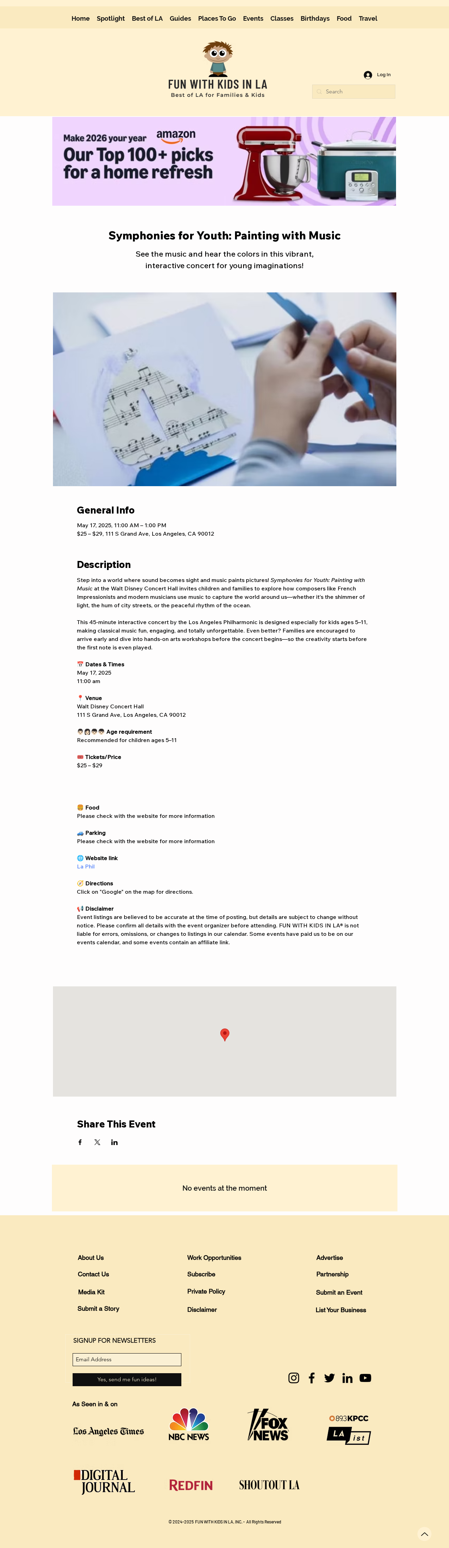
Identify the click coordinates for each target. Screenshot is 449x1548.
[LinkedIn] (347, 1378)
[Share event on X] (97, 1142)
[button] (180, 19)
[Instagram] (294, 1378)
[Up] (424, 1534)
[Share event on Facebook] (80, 1142)
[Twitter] (329, 1378)
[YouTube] (365, 1378)
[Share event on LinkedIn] (114, 1142)
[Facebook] (311, 1378)
